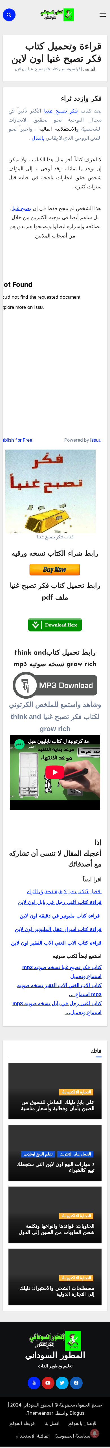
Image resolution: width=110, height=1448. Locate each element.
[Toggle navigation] (102, 15)
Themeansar (40, 1413)
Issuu (96, 440)
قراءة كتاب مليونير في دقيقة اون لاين (60, 916)
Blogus (77, 1413)
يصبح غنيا (21, 208)
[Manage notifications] (94, 1433)
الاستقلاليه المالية (57, 129)
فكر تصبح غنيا (61, 111)
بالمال (38, 138)
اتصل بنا (52, 1423)
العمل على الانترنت (75, 1154)
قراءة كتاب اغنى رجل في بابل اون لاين (60, 902)
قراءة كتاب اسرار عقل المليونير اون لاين (58, 929)
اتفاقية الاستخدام (33, 1436)
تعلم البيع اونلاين (38, 1154)
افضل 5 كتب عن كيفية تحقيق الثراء (64, 891)
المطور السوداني (55, 1356)
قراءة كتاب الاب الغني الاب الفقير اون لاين (56, 943)
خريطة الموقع (22, 1423)
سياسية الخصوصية (72, 1436)
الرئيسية (89, 69)
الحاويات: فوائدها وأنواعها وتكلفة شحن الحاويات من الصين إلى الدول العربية (56, 1232)
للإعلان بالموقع (82, 1423)
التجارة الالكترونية (76, 1092)
